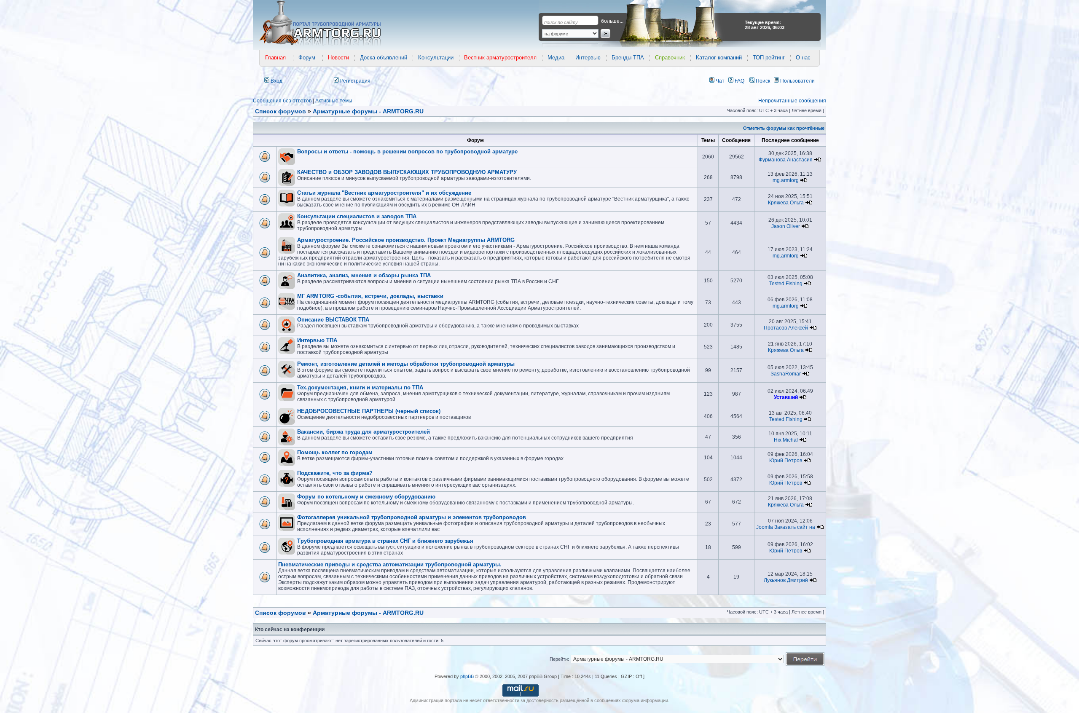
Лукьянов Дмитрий (786, 580)
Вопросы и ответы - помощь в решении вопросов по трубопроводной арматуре (407, 151)
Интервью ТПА (317, 340)
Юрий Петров (785, 461)
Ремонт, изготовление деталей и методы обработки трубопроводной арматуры (406, 364)
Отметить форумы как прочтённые (783, 128)
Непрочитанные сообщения (792, 101)
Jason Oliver (785, 226)
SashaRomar (785, 374)
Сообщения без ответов (282, 101)
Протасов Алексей (786, 328)
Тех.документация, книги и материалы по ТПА (360, 387)
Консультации (436, 57)
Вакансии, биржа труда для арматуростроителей (363, 432)
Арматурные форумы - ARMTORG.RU (368, 612)
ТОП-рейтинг (769, 57)
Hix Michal (786, 440)
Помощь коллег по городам (335, 452)
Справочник (670, 57)
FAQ (738, 81)
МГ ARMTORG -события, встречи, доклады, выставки (370, 296)
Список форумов (280, 612)
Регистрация (354, 81)
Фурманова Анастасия (786, 160)
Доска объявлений (383, 57)
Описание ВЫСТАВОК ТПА (333, 319)
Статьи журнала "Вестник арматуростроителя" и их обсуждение (384, 193)
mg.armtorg (786, 180)
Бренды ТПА (628, 57)
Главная (275, 57)
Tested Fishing (786, 284)
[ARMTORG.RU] (327, 23)
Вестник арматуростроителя (500, 57)
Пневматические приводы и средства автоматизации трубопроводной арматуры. (390, 564)
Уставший (786, 397)
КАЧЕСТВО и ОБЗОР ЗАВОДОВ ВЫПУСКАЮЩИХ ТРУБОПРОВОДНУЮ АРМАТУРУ (407, 172)
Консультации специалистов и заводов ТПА (356, 216)
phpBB (467, 676)
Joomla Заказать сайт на (785, 527)
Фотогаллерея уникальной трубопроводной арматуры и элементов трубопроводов (411, 517)
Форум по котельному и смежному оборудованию (366, 496)
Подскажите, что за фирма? (335, 473)
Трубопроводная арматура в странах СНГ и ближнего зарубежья (385, 541)
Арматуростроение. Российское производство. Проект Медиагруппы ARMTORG (406, 240)
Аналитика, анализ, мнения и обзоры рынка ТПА (364, 275)
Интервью (588, 57)
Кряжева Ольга (786, 203)
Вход (275, 81)
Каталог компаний (719, 57)
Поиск (762, 81)
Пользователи (797, 81)
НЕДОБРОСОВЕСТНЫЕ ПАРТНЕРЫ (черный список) (368, 411)
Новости (338, 57)
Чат (719, 81)
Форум (306, 57)
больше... (612, 21)
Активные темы (333, 101)
